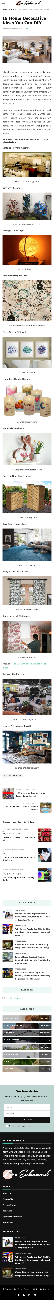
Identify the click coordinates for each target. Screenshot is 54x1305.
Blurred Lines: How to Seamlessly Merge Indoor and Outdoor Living (32, 946)
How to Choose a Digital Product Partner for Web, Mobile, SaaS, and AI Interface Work (32, 917)
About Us (7, 1193)
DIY (27, 29)
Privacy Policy (42, 1126)
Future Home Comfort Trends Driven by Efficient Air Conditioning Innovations (32, 960)
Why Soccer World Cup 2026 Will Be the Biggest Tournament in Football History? (32, 932)
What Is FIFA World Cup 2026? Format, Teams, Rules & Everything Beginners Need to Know (32, 976)
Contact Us (8, 1199)
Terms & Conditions (12, 1217)
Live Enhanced (16, 998)
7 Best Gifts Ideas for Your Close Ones (19, 838)
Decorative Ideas (12, 775)
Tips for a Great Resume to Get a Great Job (19, 858)
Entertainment (14, 834)
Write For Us (8, 1222)
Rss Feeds (7, 1211)
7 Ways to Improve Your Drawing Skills (18, 878)
